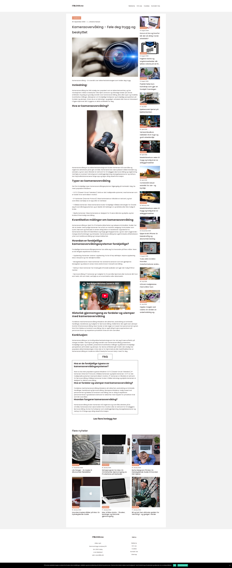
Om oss (139, 6)
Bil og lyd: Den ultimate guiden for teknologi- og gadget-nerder (145, 513)
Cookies (146, 6)
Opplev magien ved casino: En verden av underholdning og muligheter (148, 310)
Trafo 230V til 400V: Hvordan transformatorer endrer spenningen (149, 261)
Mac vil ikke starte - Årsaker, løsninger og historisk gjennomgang (113, 514)
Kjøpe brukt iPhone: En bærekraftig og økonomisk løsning (149, 236)
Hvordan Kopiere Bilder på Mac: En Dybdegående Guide (86, 513)
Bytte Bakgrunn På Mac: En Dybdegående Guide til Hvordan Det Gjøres (145, 472)
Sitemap (134, 554)
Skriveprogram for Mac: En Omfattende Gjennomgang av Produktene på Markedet (114, 472)
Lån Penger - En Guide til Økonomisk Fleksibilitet (82, 471)
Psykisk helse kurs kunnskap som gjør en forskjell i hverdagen (149, 86)
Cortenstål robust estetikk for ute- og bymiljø (148, 185)
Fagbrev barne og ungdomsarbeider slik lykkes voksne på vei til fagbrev (149, 61)
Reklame (132, 6)
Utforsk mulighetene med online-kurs (148, 285)
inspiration (143, 28)
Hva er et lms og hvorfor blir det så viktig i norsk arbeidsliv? (150, 36)
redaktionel (76, 18)
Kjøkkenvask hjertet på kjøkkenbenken (149, 110)
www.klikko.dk (99, 555)
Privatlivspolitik (182, 565)
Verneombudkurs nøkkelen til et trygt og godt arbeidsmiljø (149, 135)
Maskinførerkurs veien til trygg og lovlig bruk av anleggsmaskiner (150, 160)
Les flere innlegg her (105, 418)
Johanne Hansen (94, 21)
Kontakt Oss (155, 6)
